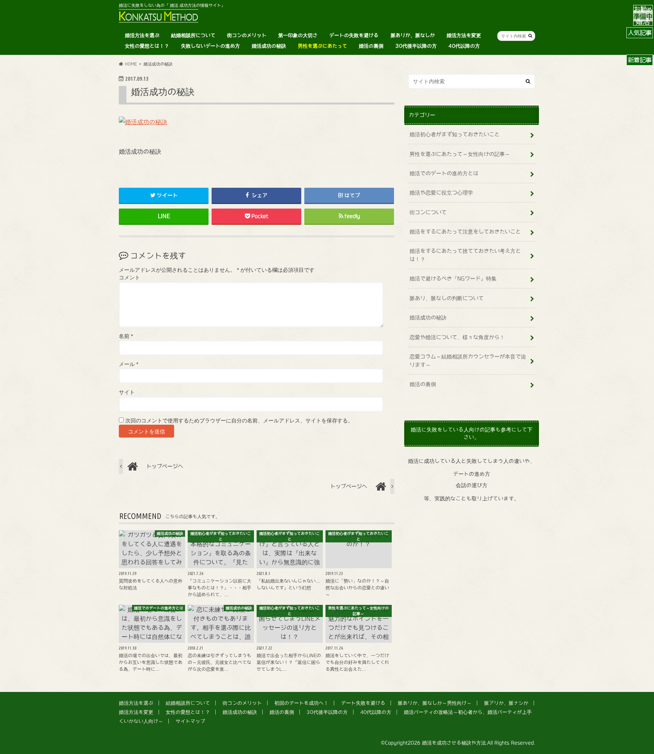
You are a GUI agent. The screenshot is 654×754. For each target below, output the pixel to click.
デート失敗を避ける (363, 703)
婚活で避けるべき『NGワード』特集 (453, 278)
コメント (129, 277)
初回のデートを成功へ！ (301, 703)
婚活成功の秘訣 (269, 46)
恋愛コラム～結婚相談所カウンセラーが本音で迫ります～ (468, 361)
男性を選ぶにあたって (322, 46)
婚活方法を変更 (464, 35)
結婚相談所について (193, 35)
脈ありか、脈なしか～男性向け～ (435, 703)
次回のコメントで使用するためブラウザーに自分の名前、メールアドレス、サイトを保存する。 (239, 421)
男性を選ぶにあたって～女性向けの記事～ (460, 154)
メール (128, 364)
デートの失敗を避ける (353, 35)
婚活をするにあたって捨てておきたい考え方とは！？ (465, 255)
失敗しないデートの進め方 (210, 46)
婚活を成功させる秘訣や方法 (454, 742)
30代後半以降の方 (416, 46)
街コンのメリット (246, 35)
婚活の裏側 (371, 46)
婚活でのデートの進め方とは (444, 173)
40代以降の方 (464, 46)
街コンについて (428, 212)
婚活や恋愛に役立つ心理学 (441, 192)
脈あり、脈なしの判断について (447, 298)
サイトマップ (190, 721)
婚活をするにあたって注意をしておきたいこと (465, 231)
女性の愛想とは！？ (147, 46)
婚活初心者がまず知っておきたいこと (455, 134)
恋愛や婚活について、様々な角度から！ (457, 337)
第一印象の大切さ (298, 35)
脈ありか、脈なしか (413, 35)
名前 (126, 336)
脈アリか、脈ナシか (506, 703)
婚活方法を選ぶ (142, 35)
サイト (127, 392)
